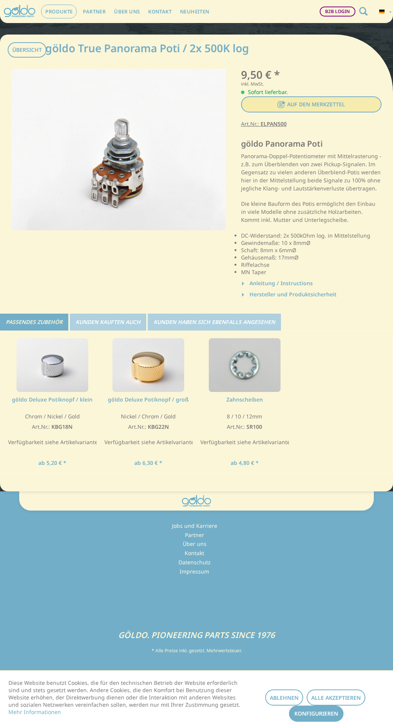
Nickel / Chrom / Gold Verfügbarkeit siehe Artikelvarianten (148, 429)
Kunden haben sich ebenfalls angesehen (214, 322)
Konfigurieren (316, 713)
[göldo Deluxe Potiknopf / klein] (52, 365)
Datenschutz (194, 562)
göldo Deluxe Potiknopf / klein (52, 399)
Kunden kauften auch (108, 322)
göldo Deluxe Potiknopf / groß (148, 399)
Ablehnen (284, 697)
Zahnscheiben (244, 399)
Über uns (194, 543)
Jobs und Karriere (194, 525)
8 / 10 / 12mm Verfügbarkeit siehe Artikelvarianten (244, 429)
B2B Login (337, 11)
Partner (194, 535)
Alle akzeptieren (336, 697)
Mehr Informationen (34, 712)
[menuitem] (59, 11)
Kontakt (194, 553)
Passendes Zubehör (34, 322)
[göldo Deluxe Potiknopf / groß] (148, 365)
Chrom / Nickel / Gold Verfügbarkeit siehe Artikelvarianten (52, 429)
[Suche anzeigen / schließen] (363, 11)
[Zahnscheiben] (244, 365)
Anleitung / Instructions (280, 283)
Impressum (194, 571)
